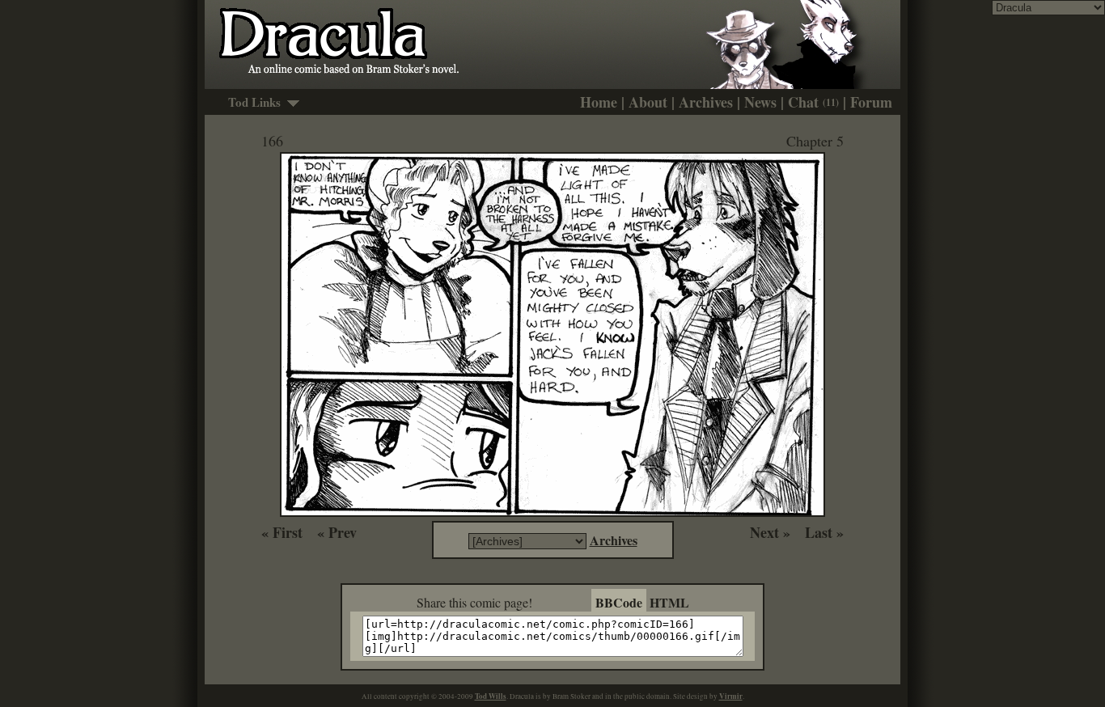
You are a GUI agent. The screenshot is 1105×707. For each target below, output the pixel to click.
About (648, 101)
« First (282, 532)
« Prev (337, 532)
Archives (706, 101)
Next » (770, 532)
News (760, 101)
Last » (824, 532)
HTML (669, 602)
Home (598, 101)
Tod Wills (490, 696)
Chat (813, 101)
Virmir (731, 696)
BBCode (618, 602)
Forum (871, 101)
